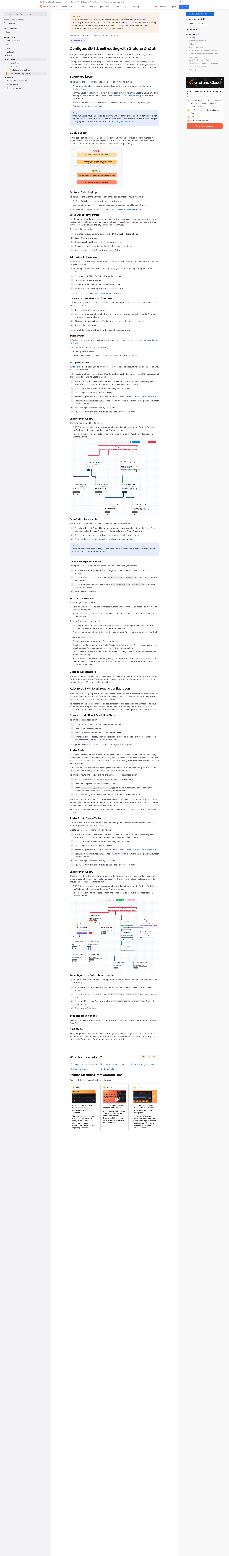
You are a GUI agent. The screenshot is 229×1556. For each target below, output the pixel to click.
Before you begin (193, 34)
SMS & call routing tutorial (20, 74)
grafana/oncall (140, 19)
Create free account (204, 126)
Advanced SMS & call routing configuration (203, 50)
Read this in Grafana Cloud (199, 14)
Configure (94, 35)
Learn (117, 7)
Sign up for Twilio (95, 106)
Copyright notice (14, 88)
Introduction (12, 48)
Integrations (14, 63)
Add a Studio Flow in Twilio (199, 60)
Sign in (173, 7)
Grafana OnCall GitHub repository (140, 396)
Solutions (81, 7)
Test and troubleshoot (197, 67)
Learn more (117, 2)
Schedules (11, 52)
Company (135, 7)
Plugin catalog (9, 23)
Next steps (193, 70)
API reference (12, 84)
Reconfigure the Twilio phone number (203, 63)
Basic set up (190, 37)
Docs (126, 7)
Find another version (12, 40)
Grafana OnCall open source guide (128, 96)
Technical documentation (14, 20)
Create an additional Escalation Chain (203, 54)
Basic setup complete (197, 47)
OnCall (85, 35)
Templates (14, 66)
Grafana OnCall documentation (126, 210)
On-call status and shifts (17, 81)
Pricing (92, 7)
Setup (9, 56)
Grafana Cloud (66, 7)
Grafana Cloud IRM (124, 25)
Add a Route (194, 57)
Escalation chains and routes (21, 70)
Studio (78, 367)
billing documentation (125, 121)
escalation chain (104, 293)
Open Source (104, 7)
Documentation (75, 35)
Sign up (184, 7)
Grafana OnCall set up (197, 41)
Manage (10, 77)
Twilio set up (194, 44)
